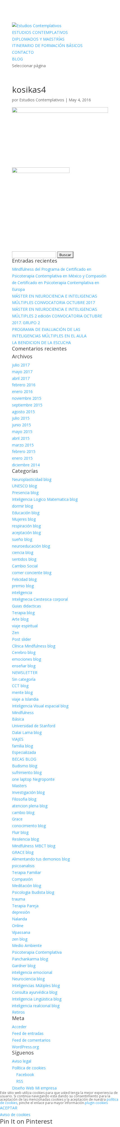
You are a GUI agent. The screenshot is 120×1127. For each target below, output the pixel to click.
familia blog (22, 746)
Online (17, 925)
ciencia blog (22, 552)
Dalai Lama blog (27, 732)
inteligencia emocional (32, 972)
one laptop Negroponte (33, 779)
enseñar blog (23, 665)
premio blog (23, 585)
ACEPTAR (8, 1107)
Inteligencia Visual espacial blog (40, 706)
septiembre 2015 (27, 405)
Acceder (19, 1026)
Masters (19, 785)
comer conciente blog (31, 572)
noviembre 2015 (26, 398)
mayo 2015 (22, 431)
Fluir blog (20, 832)
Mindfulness (23, 712)
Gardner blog (23, 965)
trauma (18, 899)
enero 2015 (22, 458)
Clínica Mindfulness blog (33, 646)
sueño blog (22, 539)
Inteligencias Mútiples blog (36, 985)
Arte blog (20, 619)
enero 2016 (22, 391)
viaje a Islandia (25, 699)
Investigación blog (28, 792)
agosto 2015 (23, 411)
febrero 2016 (23, 384)
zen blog (19, 939)
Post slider (21, 639)
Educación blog (25, 512)
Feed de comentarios (31, 1040)
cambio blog (23, 812)
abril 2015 (21, 438)
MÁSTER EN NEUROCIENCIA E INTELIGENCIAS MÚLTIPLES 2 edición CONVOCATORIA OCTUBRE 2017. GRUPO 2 (57, 316)
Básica (18, 719)
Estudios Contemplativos (41, 99)
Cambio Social (25, 566)
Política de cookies (29, 1067)
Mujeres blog (24, 519)
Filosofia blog (24, 799)
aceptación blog (26, 532)
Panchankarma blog (30, 959)
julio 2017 (21, 365)
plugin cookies (96, 1102)
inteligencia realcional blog (35, 1005)
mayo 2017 (22, 371)
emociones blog (26, 659)
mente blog (22, 692)
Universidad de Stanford (33, 725)
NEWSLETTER (24, 672)
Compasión (22, 879)
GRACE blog (22, 852)
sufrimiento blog (27, 772)
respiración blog (26, 526)
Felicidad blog (24, 579)
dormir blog (22, 506)
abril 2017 (21, 378)
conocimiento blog (29, 825)
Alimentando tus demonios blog (41, 859)
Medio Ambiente (27, 945)
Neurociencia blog (28, 978)
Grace (17, 819)
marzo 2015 (23, 445)
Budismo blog (24, 765)
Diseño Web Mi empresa (34, 1088)
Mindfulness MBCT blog (33, 845)
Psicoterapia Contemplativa (37, 952)
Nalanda (19, 919)
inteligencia (22, 592)
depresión (21, 912)
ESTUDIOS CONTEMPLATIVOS (40, 32)
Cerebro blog (23, 652)
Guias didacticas (26, 606)
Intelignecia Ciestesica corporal (40, 599)
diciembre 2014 (26, 464)
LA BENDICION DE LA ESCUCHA (41, 342)
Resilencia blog (25, 839)
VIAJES (17, 739)
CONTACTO (23, 52)
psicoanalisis (23, 865)
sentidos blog (24, 559)
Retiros (18, 1012)
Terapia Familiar (26, 872)
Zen (15, 632)
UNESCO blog (24, 485)
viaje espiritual (25, 625)
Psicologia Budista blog (33, 892)
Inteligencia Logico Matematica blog (45, 499)
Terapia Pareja (25, 905)
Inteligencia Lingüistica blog (36, 999)
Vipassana (21, 932)
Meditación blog (26, 885)
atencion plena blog (29, 805)
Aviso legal (21, 1061)
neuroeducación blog (31, 546)
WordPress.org (25, 1046)
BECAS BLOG (24, 759)
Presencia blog (25, 492)
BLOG (17, 59)
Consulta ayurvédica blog (34, 992)
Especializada (24, 752)
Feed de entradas (28, 1033)
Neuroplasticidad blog (31, 479)
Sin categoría (23, 679)
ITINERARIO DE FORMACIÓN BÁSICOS (47, 45)
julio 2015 (21, 418)
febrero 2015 (23, 451)
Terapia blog (23, 612)
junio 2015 (21, 424)
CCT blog (20, 685)
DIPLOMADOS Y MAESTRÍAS (38, 39)
